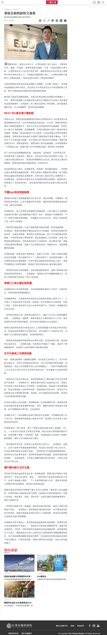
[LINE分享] (53, 20)
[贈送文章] (40, 20)
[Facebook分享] (57, 20)
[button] (103, 2)
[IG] (94, 625)
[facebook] (90, 625)
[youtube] (98, 625)
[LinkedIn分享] (61, 20)
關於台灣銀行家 (62, 625)
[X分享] (65, 20)
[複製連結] (48, 20)
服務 (72, 625)
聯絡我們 (80, 625)
